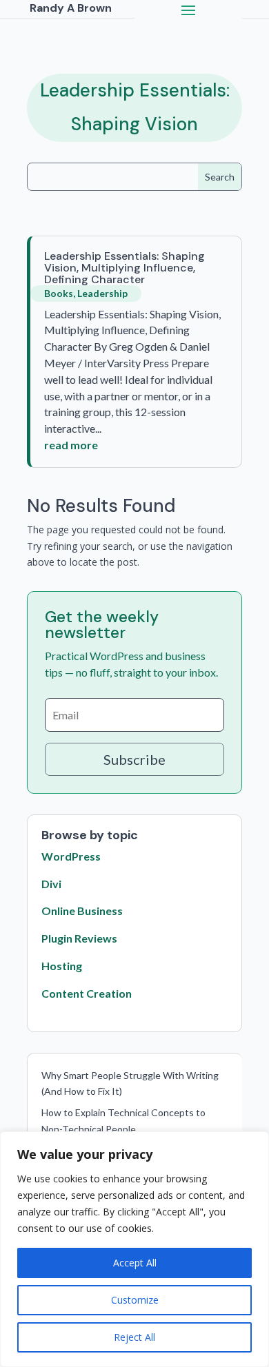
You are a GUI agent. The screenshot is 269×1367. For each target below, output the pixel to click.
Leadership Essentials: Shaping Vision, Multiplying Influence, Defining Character (124, 268)
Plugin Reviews (79, 938)
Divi (51, 883)
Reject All (134, 1337)
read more (71, 444)
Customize (135, 1299)
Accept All (135, 1262)
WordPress (71, 856)
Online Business (82, 910)
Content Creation (86, 993)
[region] (134, 1249)
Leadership (102, 293)
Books (58, 293)
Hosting (61, 965)
